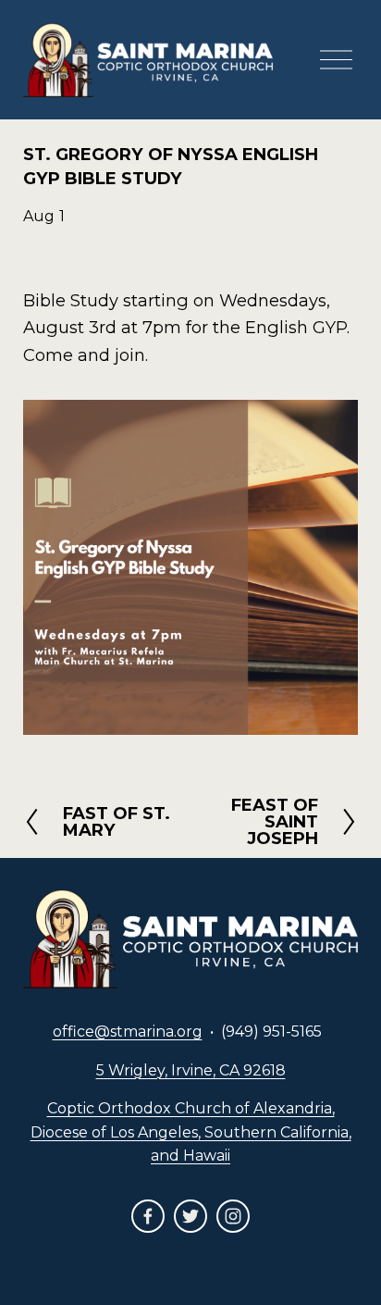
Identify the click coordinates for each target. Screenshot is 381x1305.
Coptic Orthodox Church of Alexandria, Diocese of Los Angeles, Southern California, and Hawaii (191, 1132)
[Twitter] (190, 1216)
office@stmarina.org (128, 1031)
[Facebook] (148, 1216)
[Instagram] (233, 1216)
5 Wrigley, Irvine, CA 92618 (191, 1070)
